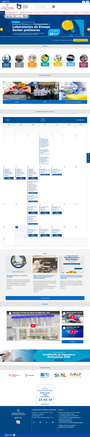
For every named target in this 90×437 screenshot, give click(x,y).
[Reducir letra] (88, 156)
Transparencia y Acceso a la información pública (12, 13)
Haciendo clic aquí (81, 40)
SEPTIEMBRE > (80, 120)
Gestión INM (65, 12)
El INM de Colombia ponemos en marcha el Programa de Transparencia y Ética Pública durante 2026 (71, 277)
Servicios (55, 12)
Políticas (61, 425)
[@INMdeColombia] (33, 422)
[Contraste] (88, 154)
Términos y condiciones (70, 425)
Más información (9, 178)
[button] (26, 13)
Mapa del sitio (63, 427)
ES (87, 2)
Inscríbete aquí (33, 193)
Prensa (75, 12)
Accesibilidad (70, 427)
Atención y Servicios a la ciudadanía (25, 13)
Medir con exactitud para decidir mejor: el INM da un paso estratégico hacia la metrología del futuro (44, 277)
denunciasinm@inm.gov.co (76, 422)
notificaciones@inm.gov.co (65, 421)
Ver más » (9, 288)
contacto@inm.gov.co (75, 417)
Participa (37, 12)
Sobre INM (45, 12)
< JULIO (8, 120)
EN (83, 2)
